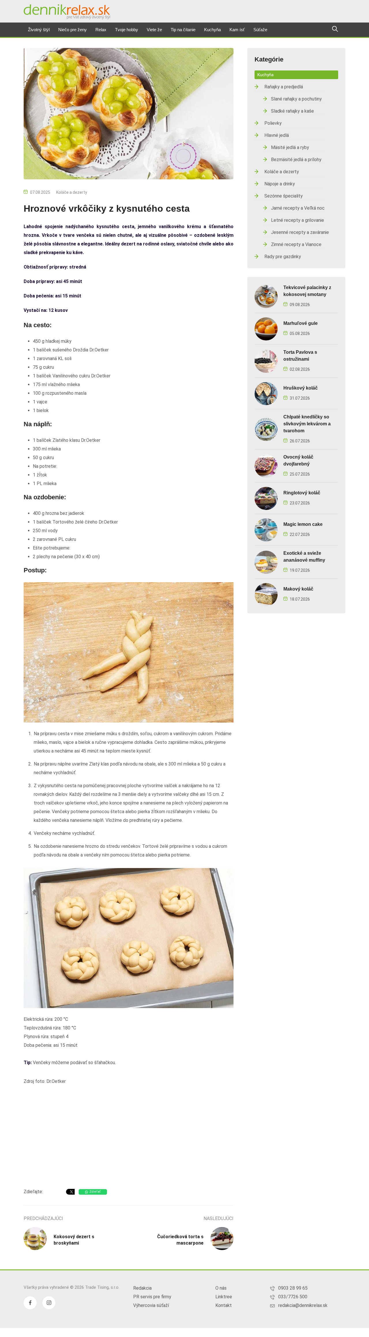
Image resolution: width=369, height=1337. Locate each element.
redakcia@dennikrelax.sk (302, 1305)
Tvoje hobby (126, 29)
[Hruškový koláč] (266, 393)
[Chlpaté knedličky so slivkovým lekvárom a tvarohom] (266, 429)
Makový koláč (298, 588)
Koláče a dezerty (71, 192)
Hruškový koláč (300, 388)
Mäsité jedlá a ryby (290, 147)
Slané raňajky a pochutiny (296, 99)
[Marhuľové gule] (266, 328)
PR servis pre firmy (152, 1296)
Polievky (273, 123)
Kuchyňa (212, 29)
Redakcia (142, 1288)
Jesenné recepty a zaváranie (300, 232)
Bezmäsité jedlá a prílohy (296, 159)
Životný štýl (39, 29)
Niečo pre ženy (72, 29)
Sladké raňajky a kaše (292, 111)
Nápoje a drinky (279, 184)
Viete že (154, 29)
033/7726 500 (292, 1296)
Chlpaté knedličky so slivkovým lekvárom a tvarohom (307, 423)
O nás (221, 1288)
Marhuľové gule (300, 323)
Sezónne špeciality (283, 196)
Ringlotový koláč (301, 492)
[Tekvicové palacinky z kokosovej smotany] (266, 296)
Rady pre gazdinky (282, 256)
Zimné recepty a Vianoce (296, 244)
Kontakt (223, 1305)
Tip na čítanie (183, 29)
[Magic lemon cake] (266, 529)
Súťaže (260, 29)
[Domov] (67, 11)
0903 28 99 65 (293, 1288)
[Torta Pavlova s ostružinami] (266, 361)
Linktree (223, 1296)
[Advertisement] (129, 1137)
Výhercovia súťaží (151, 1305)
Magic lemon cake (303, 524)
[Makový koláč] (266, 594)
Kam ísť (237, 29)
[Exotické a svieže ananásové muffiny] (266, 562)
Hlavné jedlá (276, 135)
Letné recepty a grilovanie (297, 220)
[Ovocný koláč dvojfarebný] (266, 465)
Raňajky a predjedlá (283, 87)
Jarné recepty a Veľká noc (298, 208)
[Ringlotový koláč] (266, 498)
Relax (100, 29)
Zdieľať (95, 1191)
